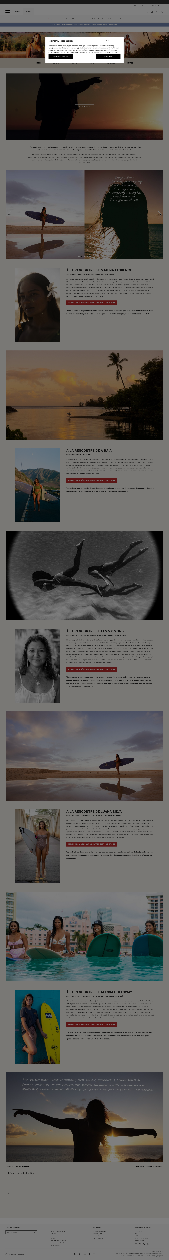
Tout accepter (108, 56)
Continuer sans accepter (112, 41)
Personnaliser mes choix (60, 56)
